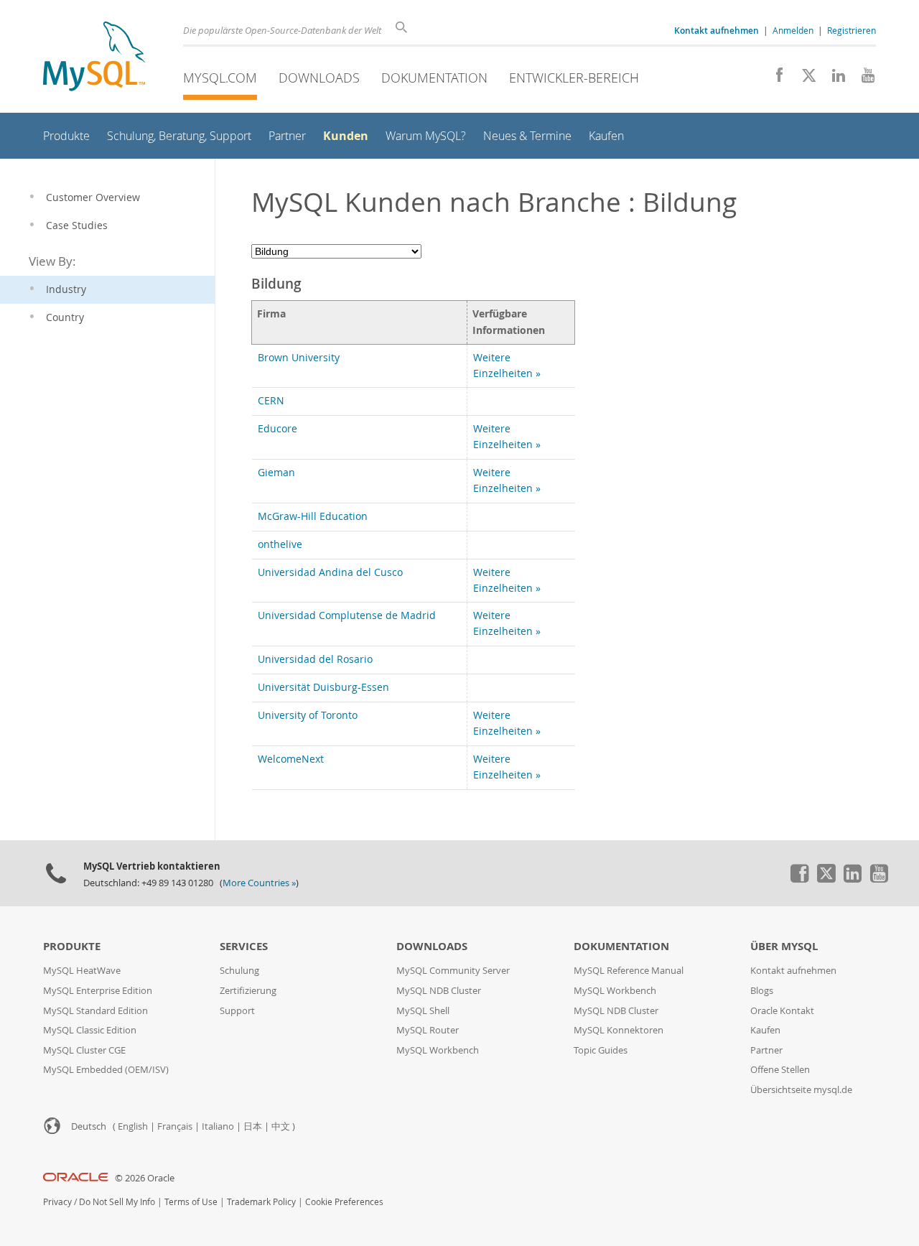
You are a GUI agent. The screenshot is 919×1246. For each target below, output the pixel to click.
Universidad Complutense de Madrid (347, 615)
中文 (280, 1126)
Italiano (218, 1126)
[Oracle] (75, 1178)
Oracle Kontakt (782, 1011)
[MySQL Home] (94, 58)
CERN (271, 400)
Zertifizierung (248, 991)
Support (237, 1011)
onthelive (280, 544)
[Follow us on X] (803, 79)
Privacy (57, 1201)
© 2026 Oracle (144, 1178)
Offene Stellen (780, 1070)
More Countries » (259, 883)
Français (174, 1126)
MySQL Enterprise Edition (97, 991)
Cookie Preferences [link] (344, 1201)
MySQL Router (427, 1030)
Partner (766, 1050)
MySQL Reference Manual (629, 970)
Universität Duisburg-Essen (323, 687)
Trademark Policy (261, 1201)
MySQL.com (220, 77)
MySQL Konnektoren (618, 1030)
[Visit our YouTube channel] (862, 79)
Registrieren (851, 30)
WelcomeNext (291, 759)
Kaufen (765, 1030)
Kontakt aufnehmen (793, 970)
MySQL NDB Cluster (438, 991)
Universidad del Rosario (315, 659)
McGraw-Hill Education (313, 516)
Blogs (761, 991)
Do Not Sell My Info (117, 1201)
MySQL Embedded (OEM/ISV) (106, 1070)
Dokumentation (434, 77)
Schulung (239, 970)
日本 (252, 1126)
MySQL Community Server (453, 970)
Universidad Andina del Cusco (330, 572)
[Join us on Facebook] (774, 79)
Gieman (276, 472)
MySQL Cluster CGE (84, 1050)
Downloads (319, 77)
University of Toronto (308, 715)
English (133, 1126)
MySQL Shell (422, 1011)
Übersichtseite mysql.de (801, 1090)
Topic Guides (601, 1050)
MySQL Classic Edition (89, 1030)
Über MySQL (784, 946)
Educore (277, 428)
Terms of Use (191, 1201)
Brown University (299, 357)
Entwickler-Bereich (574, 77)
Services (244, 946)
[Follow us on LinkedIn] (833, 79)
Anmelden (793, 30)
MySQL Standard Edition (95, 1011)
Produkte (72, 946)
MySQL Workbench (437, 1050)
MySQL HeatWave (82, 970)
